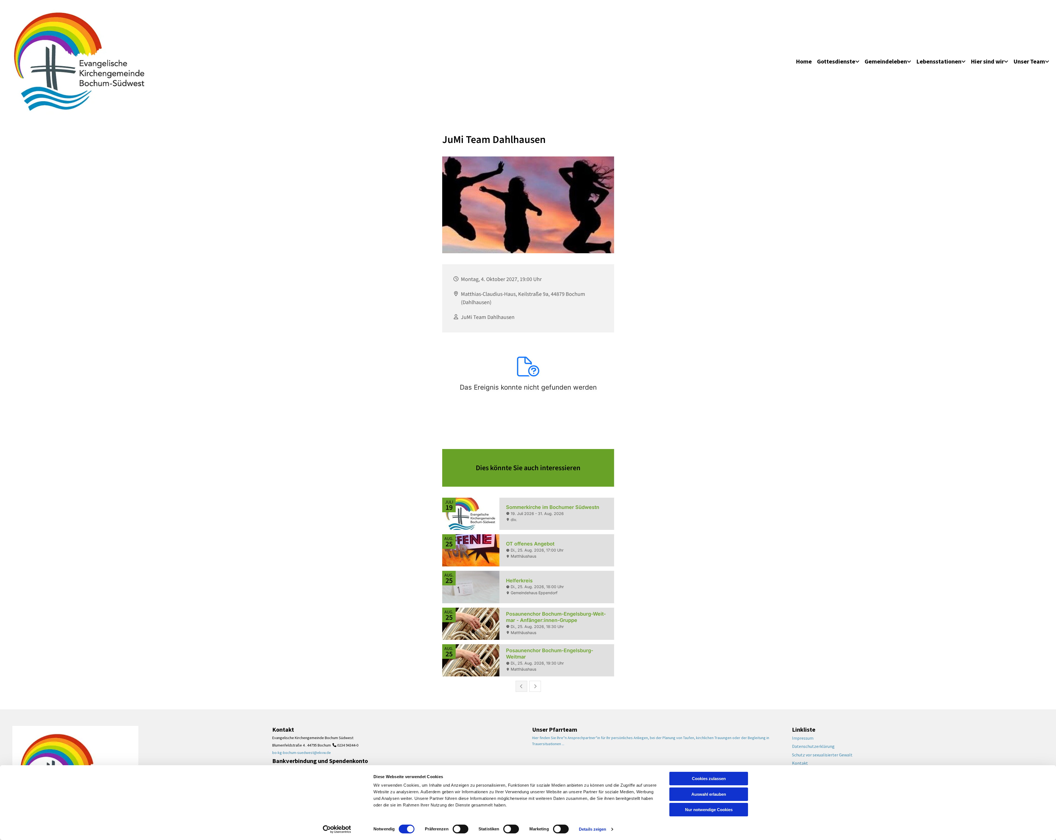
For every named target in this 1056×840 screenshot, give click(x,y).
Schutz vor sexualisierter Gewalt (822, 755)
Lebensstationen (938, 61)
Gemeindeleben (886, 61)
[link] (838, 62)
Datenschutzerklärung (813, 746)
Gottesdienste (836, 61)
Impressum (802, 738)
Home (804, 61)
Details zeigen (592, 829)
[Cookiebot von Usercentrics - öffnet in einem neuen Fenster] (337, 829)
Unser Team (1029, 61)
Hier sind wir (987, 61)
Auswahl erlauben (708, 794)
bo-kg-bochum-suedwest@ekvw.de (301, 752)
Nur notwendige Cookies (709, 809)
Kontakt (800, 763)
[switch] (460, 829)
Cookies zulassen (709, 778)
